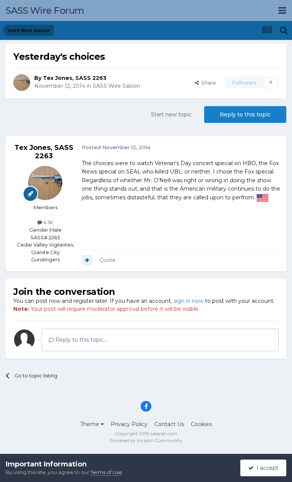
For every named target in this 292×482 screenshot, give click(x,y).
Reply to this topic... (80, 339)
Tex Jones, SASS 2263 (74, 78)
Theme (90, 424)
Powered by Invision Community (146, 440)
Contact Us (169, 424)
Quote (107, 260)
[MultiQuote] (87, 260)
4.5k (47, 222)
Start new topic (171, 114)
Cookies (201, 424)
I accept (266, 468)
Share (207, 83)
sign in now (188, 300)
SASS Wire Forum (45, 10)
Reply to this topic (245, 114)
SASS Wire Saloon (116, 86)
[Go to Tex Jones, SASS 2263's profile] (21, 82)
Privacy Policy (129, 424)
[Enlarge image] (262, 197)
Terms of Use (106, 472)
